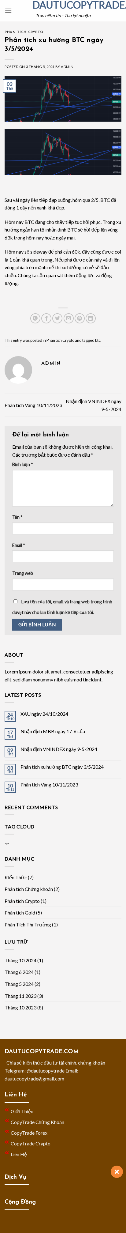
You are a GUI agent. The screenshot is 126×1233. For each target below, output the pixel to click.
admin (67, 67)
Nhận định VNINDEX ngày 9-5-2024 (58, 749)
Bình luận (22, 464)
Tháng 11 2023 (20, 996)
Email (18, 545)
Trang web (22, 573)
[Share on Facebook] (46, 318)
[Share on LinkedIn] (91, 318)
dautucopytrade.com (63, 5)
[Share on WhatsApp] (35, 318)
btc (97, 340)
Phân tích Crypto (24, 32)
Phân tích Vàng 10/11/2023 (33, 405)
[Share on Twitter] (57, 318)
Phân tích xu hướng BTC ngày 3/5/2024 (62, 767)
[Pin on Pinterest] (80, 318)
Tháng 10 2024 (20, 960)
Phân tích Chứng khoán (29, 889)
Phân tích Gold (20, 912)
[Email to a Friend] (69, 318)
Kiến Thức (16, 877)
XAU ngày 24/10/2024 (44, 714)
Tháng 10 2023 (20, 1007)
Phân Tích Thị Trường (28, 924)
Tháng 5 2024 (19, 984)
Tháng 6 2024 (19, 972)
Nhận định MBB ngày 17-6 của (52, 731)
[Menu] (8, 10)
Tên (17, 517)
